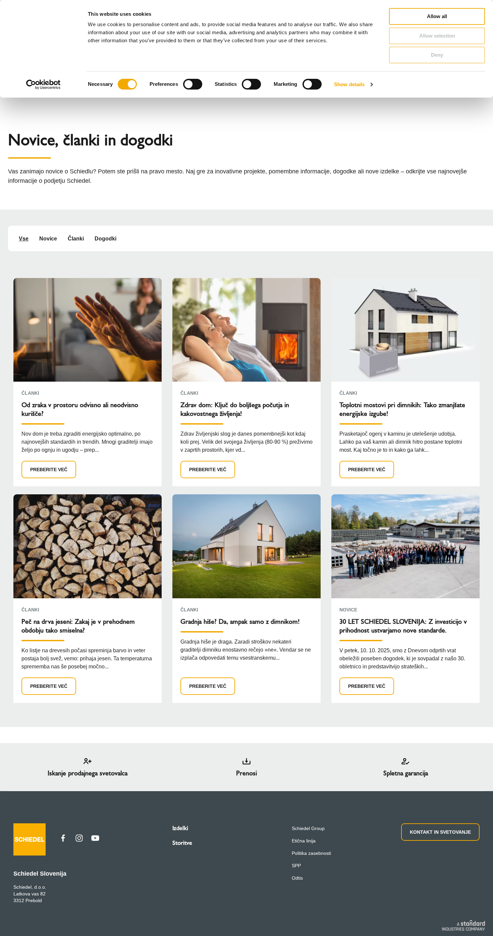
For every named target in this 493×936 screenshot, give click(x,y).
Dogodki (105, 238)
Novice (48, 238)
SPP (296, 865)
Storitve (182, 842)
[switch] (192, 84)
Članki (76, 238)
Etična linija (304, 840)
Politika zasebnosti (311, 853)
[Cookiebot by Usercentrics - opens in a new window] (43, 84)
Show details (349, 84)
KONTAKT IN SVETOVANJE (440, 832)
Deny (437, 55)
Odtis (297, 878)
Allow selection (437, 36)
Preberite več (48, 469)
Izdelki (180, 828)
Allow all (437, 16)
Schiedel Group (308, 828)
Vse (24, 238)
